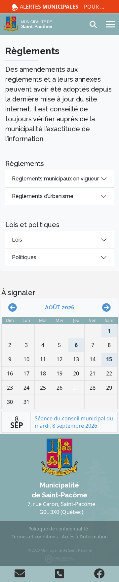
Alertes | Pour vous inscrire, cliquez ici (63, 6)
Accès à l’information (85, 536)
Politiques (24, 257)
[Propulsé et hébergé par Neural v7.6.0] (59, 559)
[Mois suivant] (106, 308)
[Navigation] (110, 24)
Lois (17, 240)
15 (107, 358)
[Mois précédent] (12, 308)
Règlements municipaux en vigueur (55, 178)
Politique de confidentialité (58, 528)
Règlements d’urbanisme (42, 196)
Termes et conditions (35, 536)
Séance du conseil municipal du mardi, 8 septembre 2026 (74, 422)
